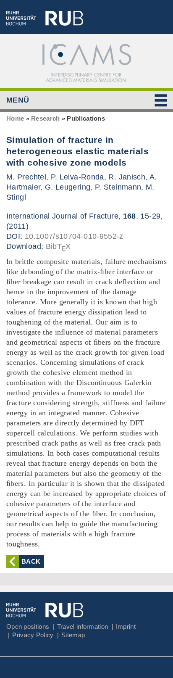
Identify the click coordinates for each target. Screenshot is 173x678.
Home (15, 118)
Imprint (126, 626)
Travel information (82, 626)
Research (45, 118)
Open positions (27, 626)
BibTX (58, 246)
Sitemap (73, 634)
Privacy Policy (32, 634)
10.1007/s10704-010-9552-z (74, 236)
